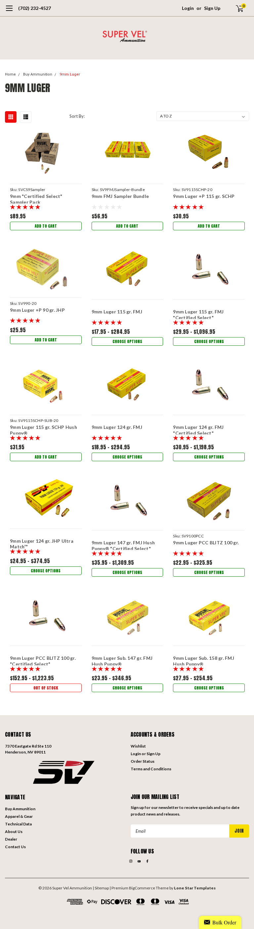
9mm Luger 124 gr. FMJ (117, 427)
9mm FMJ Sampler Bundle (120, 196)
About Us (13, 831)
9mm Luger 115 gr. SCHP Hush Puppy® (43, 429)
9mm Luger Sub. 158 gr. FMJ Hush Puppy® (203, 660)
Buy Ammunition (37, 74)
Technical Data (18, 823)
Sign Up (212, 8)
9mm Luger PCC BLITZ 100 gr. (206, 542)
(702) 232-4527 (34, 8)
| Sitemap (101, 887)
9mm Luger (70, 74)
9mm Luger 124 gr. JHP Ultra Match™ (41, 543)
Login (188, 8)
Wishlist (138, 746)
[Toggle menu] (9, 11)
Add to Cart (46, 226)
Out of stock (45, 688)
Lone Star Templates (195, 887)
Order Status (142, 761)
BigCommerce (142, 887)
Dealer (11, 839)
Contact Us (15, 846)
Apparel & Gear (19, 816)
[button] (64, 771)
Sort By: (77, 116)
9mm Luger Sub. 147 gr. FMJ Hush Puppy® (122, 660)
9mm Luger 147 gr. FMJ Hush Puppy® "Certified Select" (123, 545)
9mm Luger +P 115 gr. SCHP (203, 196)
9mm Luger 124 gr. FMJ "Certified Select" (198, 429)
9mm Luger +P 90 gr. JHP (37, 310)
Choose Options (127, 341)
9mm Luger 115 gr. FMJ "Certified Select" (198, 314)
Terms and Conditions (151, 768)
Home (10, 74)
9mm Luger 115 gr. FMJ (117, 311)
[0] (236, 8)
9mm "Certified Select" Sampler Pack (36, 198)
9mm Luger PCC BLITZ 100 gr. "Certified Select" (43, 660)
